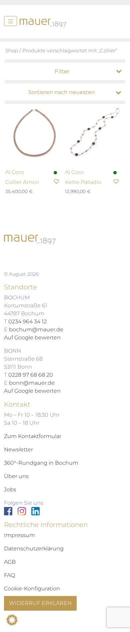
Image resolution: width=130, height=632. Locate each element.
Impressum (19, 535)
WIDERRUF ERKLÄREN (40, 603)
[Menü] (10, 21)
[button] (12, 620)
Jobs (10, 489)
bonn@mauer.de (32, 383)
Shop (11, 51)
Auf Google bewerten (32, 337)
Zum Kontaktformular (32, 436)
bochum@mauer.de (36, 329)
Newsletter (18, 449)
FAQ (9, 575)
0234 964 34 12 (27, 321)
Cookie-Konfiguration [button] (32, 588)
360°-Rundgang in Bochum (41, 463)
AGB (10, 562)
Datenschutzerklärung (34, 548)
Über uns (16, 476)
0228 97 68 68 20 (30, 375)
